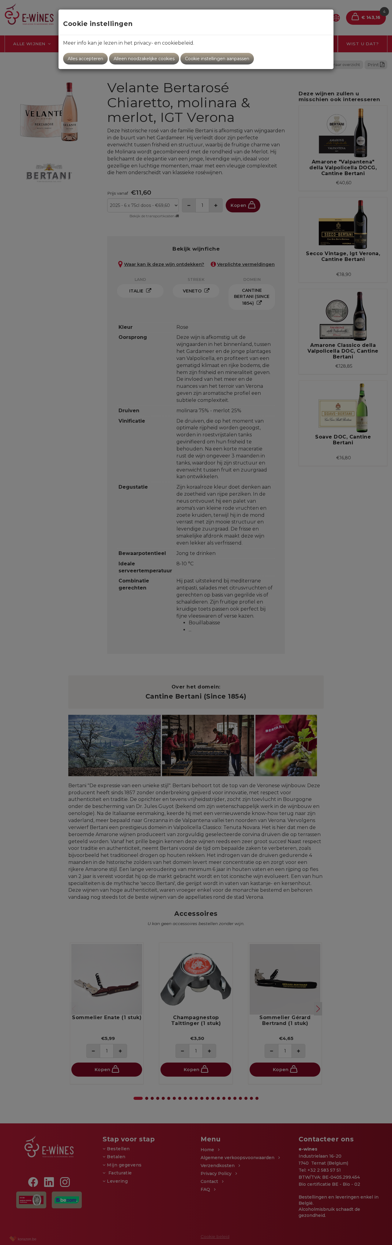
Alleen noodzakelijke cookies (144, 58)
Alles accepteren (85, 58)
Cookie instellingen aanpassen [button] (217, 58)
